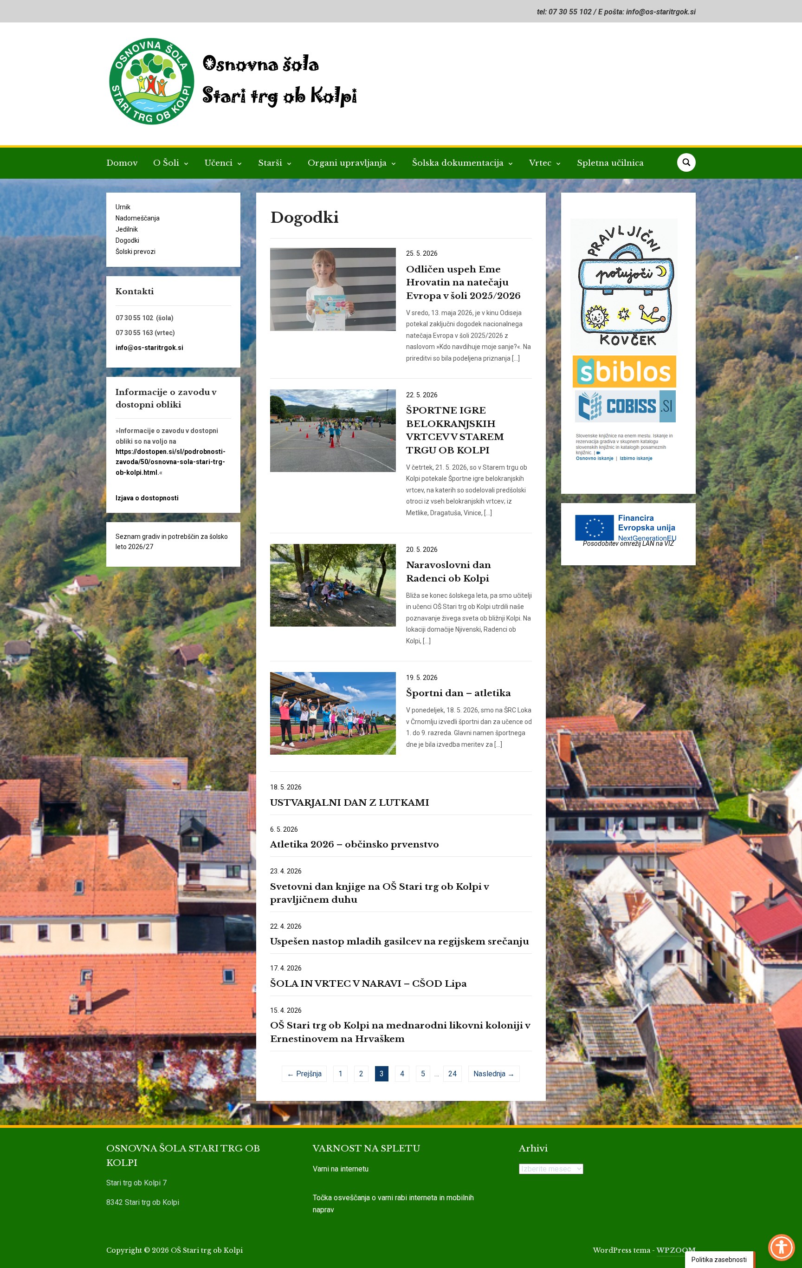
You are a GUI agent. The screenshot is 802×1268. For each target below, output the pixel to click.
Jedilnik (127, 229)
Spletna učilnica (610, 163)
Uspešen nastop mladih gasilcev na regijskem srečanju (399, 941)
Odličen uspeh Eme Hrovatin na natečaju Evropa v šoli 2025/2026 (463, 282)
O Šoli (167, 163)
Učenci (220, 163)
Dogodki (127, 240)
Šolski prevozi (135, 251)
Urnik (123, 207)
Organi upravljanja (348, 163)
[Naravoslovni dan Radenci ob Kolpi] (333, 585)
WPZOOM (676, 1250)
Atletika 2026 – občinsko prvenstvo (354, 844)
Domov (121, 163)
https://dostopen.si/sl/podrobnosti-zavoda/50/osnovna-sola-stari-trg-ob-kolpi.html (171, 462)
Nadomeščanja (138, 218)
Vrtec (541, 163)
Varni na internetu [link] (341, 1168)
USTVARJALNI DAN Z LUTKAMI (349, 802)
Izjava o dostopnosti (147, 498)
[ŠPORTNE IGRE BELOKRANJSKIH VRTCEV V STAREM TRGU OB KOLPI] (333, 430)
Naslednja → (494, 1073)
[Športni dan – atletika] (333, 713)
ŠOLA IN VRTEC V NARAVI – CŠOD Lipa (368, 983)
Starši (271, 163)
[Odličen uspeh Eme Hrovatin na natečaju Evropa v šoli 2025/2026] (333, 288)
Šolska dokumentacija (459, 163)
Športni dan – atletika (458, 693)
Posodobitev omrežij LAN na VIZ (628, 543)
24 (452, 1073)
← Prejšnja (304, 1073)
